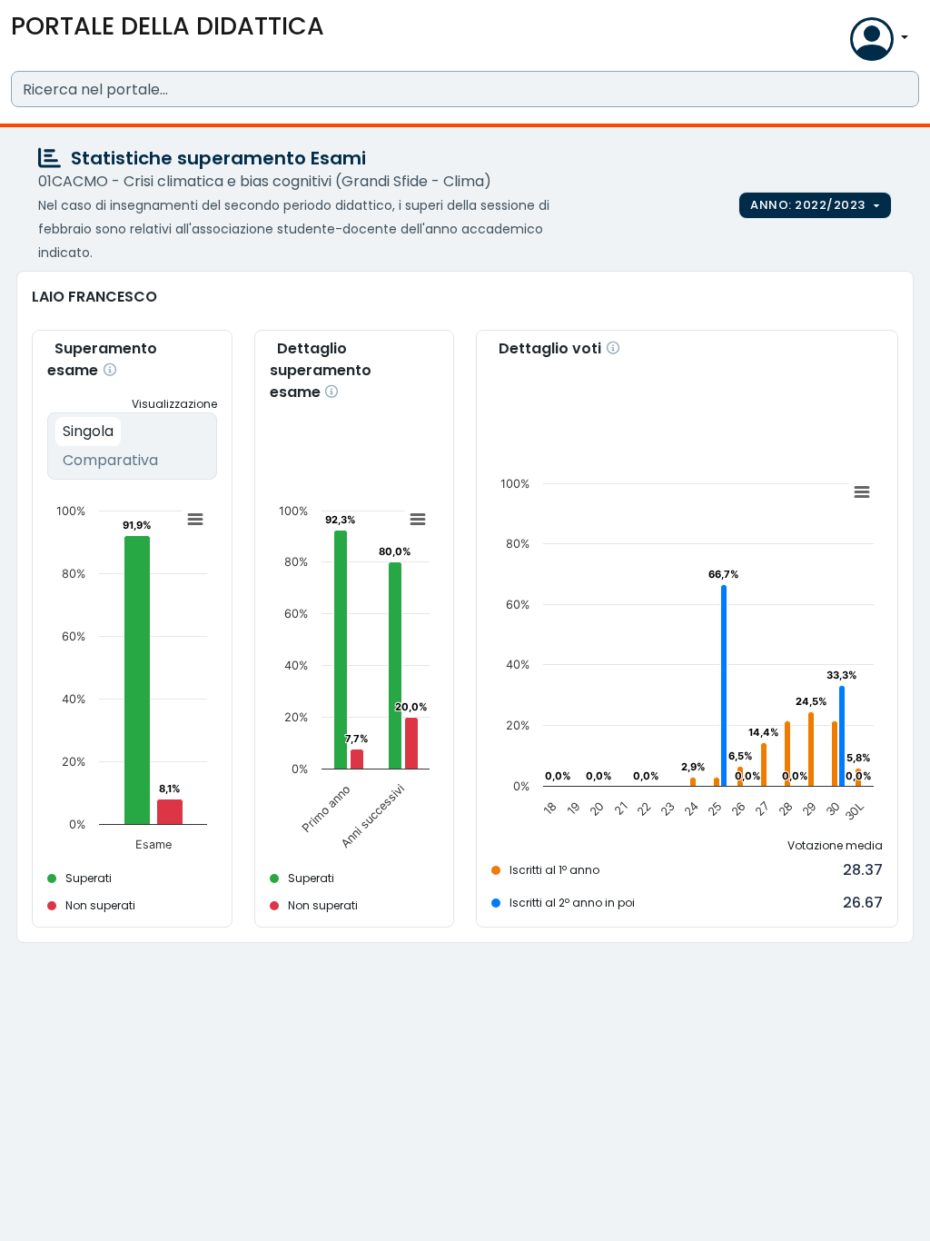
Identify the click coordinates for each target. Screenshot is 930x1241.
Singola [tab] (88, 431)
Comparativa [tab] (110, 460)
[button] (832, 43)
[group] (815, 205)
